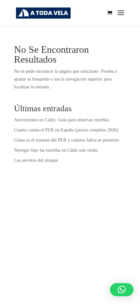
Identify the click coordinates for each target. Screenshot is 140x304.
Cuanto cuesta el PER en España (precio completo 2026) (66, 130)
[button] (121, 289)
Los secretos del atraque (36, 160)
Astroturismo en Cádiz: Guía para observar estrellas (61, 119)
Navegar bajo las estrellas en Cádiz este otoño (56, 150)
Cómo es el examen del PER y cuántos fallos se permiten (66, 140)
